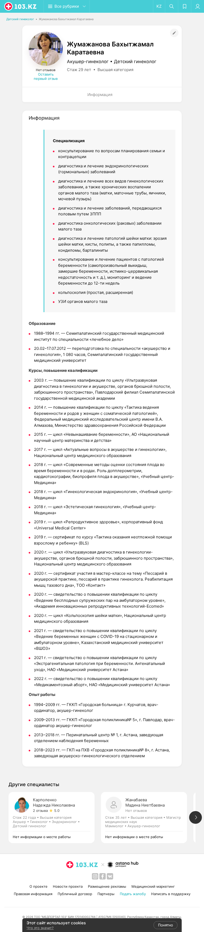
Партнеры (105, 894)
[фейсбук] (102, 876)
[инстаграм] (95, 876)
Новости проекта (68, 886)
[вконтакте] (110, 876)
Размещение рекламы (107, 886)
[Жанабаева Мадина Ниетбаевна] (147, 817)
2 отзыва (40, 810)
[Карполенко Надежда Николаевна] (54, 817)
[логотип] (20, 6)
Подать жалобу (133, 894)
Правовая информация (33, 894)
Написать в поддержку (170, 894)
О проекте (38, 886)
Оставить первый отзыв (46, 76)
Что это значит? (40, 928)
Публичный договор (75, 894)
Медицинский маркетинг (153, 886)
